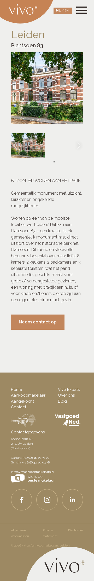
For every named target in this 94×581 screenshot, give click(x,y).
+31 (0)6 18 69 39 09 (35, 458)
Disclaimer (75, 530)
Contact (18, 407)
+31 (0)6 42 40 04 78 (36, 462)
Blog (62, 401)
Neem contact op (38, 321)
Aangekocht (22, 401)
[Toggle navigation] (84, 7)
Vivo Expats (69, 389)
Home (16, 389)
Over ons (66, 395)
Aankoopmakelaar (28, 395)
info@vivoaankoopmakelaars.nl (32, 472)
